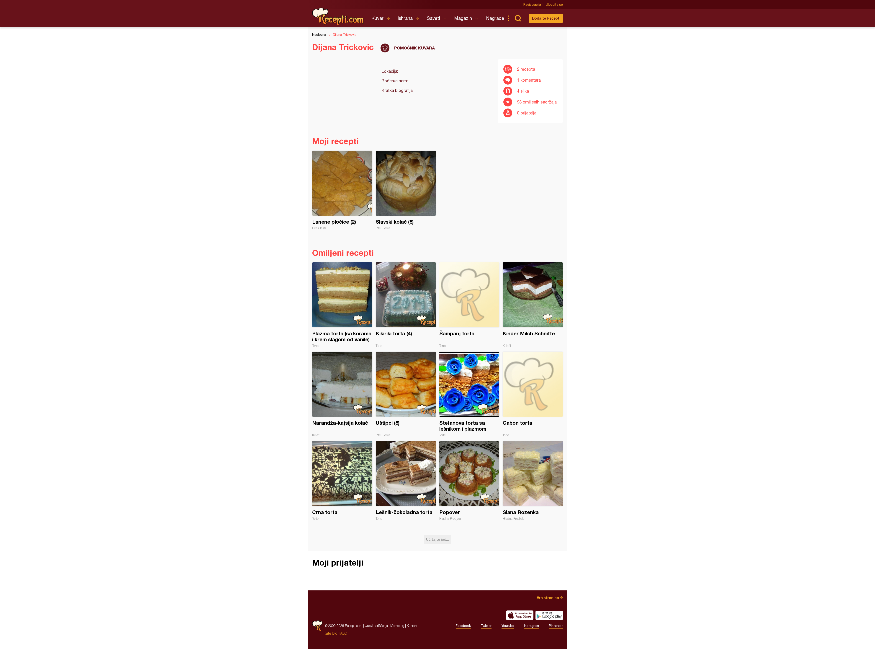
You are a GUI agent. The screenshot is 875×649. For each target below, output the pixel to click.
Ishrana (405, 18)
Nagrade (495, 18)
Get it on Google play (549, 615)
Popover (469, 480)
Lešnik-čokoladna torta (406, 480)
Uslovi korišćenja (376, 626)
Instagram (531, 626)
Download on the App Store (519, 615)
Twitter (486, 626)
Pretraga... (518, 18)
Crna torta (342, 480)
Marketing (397, 626)
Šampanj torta (469, 305)
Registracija (532, 4)
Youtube (508, 626)
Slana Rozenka (533, 480)
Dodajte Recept (545, 18)
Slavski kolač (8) (406, 190)
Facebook (463, 626)
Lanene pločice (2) (342, 190)
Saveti (433, 18)
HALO (342, 633)
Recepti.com (338, 16)
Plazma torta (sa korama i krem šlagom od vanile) (342, 305)
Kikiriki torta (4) (406, 305)
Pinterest (556, 626)
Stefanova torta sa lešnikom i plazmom (469, 394)
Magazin (463, 18)
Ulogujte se (554, 4)
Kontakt (412, 626)
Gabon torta (533, 394)
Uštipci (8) (406, 394)
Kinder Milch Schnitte (533, 305)
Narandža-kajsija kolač (342, 394)
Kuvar (377, 18)
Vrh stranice (548, 597)
